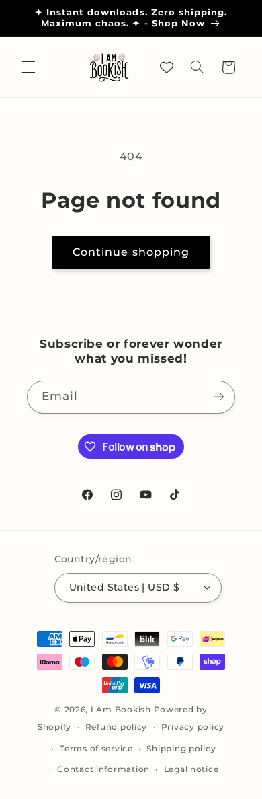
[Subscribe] (219, 397)
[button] (28, 67)
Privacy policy (192, 727)
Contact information (103, 769)
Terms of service (96, 748)
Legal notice (191, 769)
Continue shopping (131, 251)
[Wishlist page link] (166, 67)
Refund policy (116, 727)
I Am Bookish (121, 709)
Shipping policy (181, 748)
